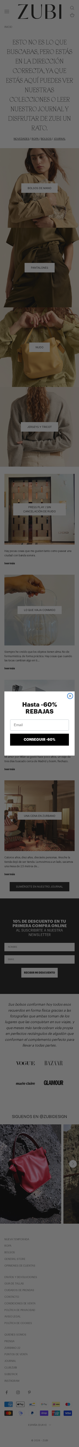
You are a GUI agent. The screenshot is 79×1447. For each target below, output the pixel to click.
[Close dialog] (70, 696)
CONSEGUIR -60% (39, 739)
